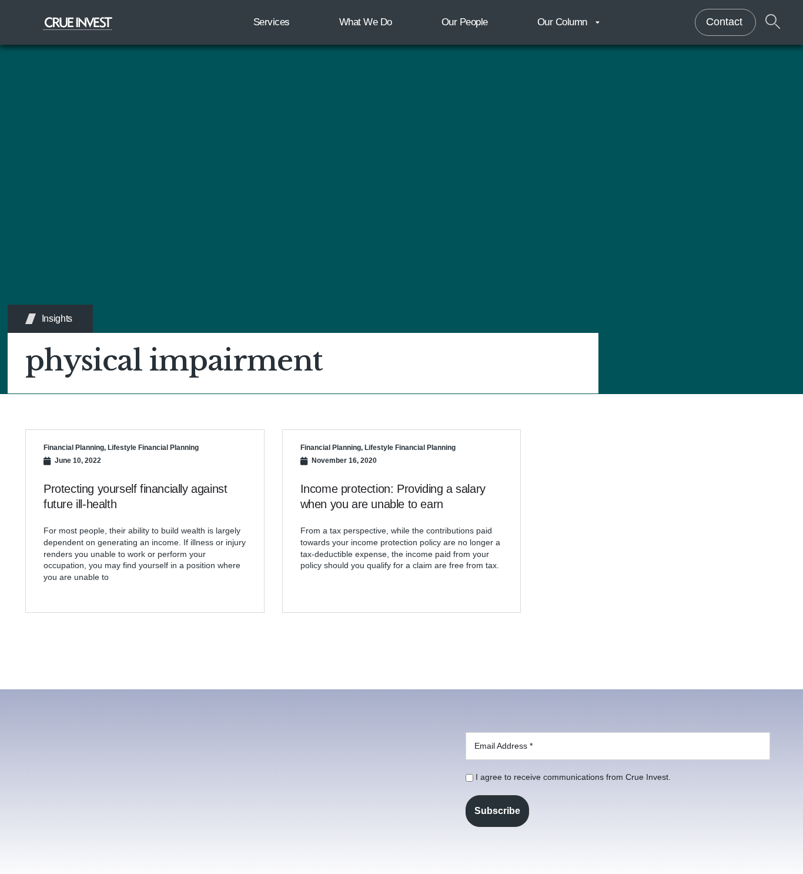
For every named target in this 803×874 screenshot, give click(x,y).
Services (271, 22)
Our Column (562, 22)
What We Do (365, 22)
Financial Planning (74, 447)
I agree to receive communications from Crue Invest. (572, 777)
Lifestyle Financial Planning (153, 447)
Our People (464, 22)
